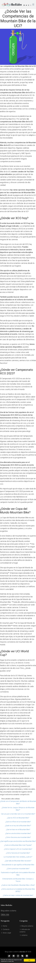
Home (4, 926)
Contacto (5, 929)
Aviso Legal (6, 933)
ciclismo (24, 935)
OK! (29, 960)
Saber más (5, 914)
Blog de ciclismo (27, 926)
